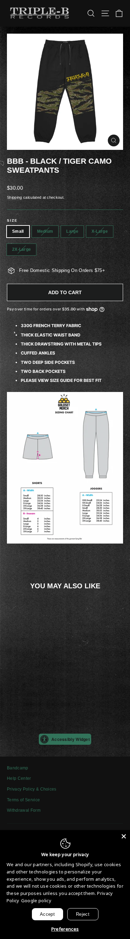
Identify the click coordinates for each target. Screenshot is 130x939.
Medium (45, 231)
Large (72, 231)
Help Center (19, 778)
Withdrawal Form (24, 810)
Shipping (14, 197)
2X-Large (21, 249)
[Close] (123, 836)
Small (18, 231)
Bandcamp (17, 768)
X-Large (100, 231)
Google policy (36, 900)
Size (12, 220)
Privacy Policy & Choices (32, 789)
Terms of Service (23, 799)
